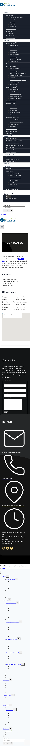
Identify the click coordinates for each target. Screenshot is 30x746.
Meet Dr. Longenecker (11, 29)
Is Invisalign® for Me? (14, 77)
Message (7, 398)
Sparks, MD (12, 19)
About (4, 576)
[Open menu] (2, 227)
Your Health (12, 182)
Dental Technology (10, 38)
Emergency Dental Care (11, 129)
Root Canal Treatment (14, 124)
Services (5, 600)
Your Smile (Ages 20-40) (15, 175)
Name (6, 383)
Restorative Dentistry (14, 89)
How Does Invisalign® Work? (16, 75)
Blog (5, 191)
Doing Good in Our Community (13, 35)
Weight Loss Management (15, 114)
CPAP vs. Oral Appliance (15, 112)
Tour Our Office (9, 33)
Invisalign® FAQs (13, 84)
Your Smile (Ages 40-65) (15, 178)
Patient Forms (9, 168)
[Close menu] (0, 572)
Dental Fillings (13, 126)
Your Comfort (12, 187)
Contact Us (8, 196)
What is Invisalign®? (14, 71)
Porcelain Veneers (14, 47)
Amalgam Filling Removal (15, 98)
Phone (6, 393)
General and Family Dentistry (16, 119)
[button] (4, 203)
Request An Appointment (11, 198)
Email (6, 388)
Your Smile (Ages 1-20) (15, 173)
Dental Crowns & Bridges (15, 59)
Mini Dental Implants (11, 161)
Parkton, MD (12, 22)
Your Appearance (13, 184)
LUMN (4, 568)
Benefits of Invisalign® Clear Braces (18, 73)
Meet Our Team (9, 31)
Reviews (6, 163)
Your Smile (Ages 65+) (14, 180)
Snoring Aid (9, 133)
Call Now (3, 214)
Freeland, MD (13, 26)
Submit (6, 412)
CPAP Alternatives (14, 110)
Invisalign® (6, 680)
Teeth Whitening (13, 57)
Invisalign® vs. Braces (14, 82)
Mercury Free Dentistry (11, 131)
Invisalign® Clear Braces (15, 54)
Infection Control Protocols (12, 189)
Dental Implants (13, 52)
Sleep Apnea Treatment (15, 105)
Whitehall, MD (13, 24)
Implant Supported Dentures (16, 96)
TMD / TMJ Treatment (11, 100)
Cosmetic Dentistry (14, 45)
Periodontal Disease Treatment (16, 122)
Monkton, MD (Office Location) (16, 17)
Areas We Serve (10, 579)
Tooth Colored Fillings (14, 61)
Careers (8, 200)
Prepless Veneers (13, 50)
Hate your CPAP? (13, 108)
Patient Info (6, 705)
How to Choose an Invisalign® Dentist (18, 80)
